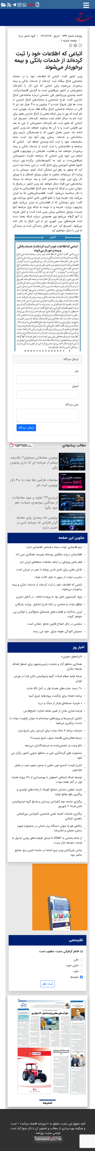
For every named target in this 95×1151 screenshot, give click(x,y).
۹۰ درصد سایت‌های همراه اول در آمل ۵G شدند (54, 688)
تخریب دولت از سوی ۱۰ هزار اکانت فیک (58, 577)
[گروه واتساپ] (24, 4)
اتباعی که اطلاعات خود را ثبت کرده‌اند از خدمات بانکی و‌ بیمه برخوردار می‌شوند (47, 587)
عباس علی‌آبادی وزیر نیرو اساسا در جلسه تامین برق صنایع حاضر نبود (48, 852)
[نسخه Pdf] (80, 45)
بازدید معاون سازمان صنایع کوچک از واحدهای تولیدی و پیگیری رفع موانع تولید (49, 792)
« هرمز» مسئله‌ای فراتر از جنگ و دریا (60, 703)
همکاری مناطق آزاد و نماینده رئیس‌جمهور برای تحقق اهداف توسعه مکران (47, 666)
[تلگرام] (13, 4)
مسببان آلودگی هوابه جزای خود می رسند (57, 631)
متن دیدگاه (71, 404)
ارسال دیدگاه (26, 427)
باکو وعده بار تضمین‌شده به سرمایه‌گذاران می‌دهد (53, 745)
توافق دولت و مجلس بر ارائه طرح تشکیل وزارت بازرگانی (48, 604)
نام (76, 371)
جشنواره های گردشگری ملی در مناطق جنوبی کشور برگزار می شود (46, 755)
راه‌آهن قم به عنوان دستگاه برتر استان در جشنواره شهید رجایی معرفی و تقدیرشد (49, 828)
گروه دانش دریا (27, 36)
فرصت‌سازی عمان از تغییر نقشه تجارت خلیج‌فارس (52, 710)
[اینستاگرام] (18, 4)
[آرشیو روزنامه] (3, 4)
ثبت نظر (47, 983)
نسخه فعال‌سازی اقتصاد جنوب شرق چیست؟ (56, 738)
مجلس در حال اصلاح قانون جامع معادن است (54, 624)
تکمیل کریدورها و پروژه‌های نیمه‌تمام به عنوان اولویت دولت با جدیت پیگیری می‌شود (46, 720)
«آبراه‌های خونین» (71, 656)
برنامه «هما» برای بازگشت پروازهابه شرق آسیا (55, 696)
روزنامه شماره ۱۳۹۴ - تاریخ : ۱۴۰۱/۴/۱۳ (61, 36)
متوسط (74, 977)
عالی (76, 959)
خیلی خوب (72, 965)
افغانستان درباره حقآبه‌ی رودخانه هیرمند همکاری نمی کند (48, 554)
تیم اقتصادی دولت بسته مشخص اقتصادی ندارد (54, 547)
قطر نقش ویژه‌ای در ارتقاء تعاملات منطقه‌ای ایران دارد (50, 562)
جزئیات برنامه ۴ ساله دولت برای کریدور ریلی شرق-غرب (50, 730)
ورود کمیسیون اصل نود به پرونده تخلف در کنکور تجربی (49, 596)
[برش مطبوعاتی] (70, 45)
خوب (76, 971)
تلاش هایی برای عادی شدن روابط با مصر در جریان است (49, 569)
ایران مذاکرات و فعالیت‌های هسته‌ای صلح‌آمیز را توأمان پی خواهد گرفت (47, 614)
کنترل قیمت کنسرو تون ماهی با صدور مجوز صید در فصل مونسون (48, 767)
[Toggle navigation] (86, 4)
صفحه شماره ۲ (69, 40)
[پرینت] (75, 45)
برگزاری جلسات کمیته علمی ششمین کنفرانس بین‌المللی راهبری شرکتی (49, 816)
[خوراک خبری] (8, 4)
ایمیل (75, 386)
